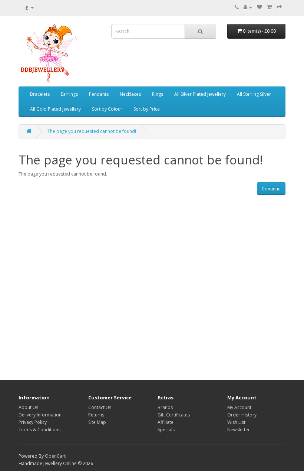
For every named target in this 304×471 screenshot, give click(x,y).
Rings (157, 94)
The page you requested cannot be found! (91, 131)
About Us (28, 407)
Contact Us (99, 407)
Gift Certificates (174, 415)
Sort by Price (146, 109)
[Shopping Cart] (269, 7)
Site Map (97, 422)
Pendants (99, 94)
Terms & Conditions (39, 429)
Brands (165, 407)
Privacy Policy (33, 422)
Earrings (69, 94)
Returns (96, 415)
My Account (239, 407)
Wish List (236, 422)
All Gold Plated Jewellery (55, 109)
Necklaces (130, 94)
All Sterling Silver (254, 94)
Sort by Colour (107, 109)
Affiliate (166, 422)
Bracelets (40, 94)
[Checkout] (279, 7)
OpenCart (55, 456)
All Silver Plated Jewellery (200, 94)
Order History (242, 415)
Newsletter (238, 429)
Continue (271, 189)
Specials (166, 429)
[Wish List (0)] (259, 7)
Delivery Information (40, 415)
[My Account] (248, 7)
